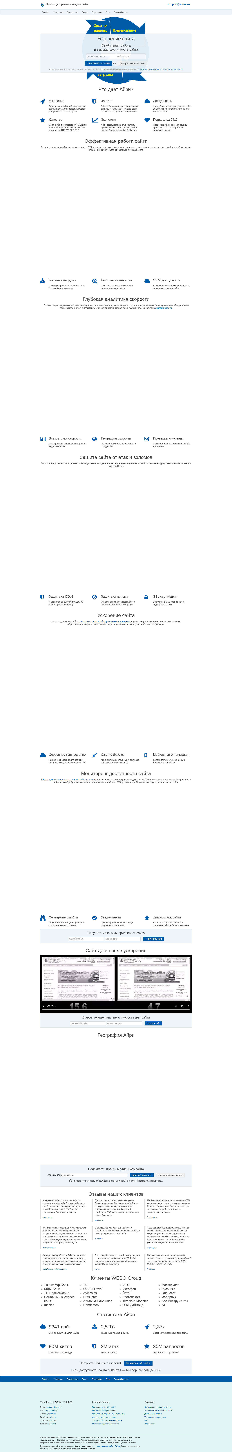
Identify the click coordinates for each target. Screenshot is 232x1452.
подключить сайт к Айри (108, 1446)
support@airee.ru (178, 4)
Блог (108, 12)
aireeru (53, 1420)
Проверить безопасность (170, 1175)
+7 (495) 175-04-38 (62, 1402)
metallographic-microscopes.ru (55, 1269)
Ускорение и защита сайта (104, 1407)
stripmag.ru (151, 1248)
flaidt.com (151, 1269)
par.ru (97, 1269)
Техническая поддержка (155, 1417)
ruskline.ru (99, 1239)
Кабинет (121, 12)
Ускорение (58, 12)
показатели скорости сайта (104, 621)
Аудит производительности (104, 1417)
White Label (149, 1424)
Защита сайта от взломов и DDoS (107, 1420)
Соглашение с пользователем (149, 69)
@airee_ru (51, 1414)
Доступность (72, 12)
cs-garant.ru (47, 1217)
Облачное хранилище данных (105, 1424)
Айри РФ (52, 1424)
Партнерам (97, 12)
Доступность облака (153, 1414)
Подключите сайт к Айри (138, 1363)
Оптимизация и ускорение (103, 1410)
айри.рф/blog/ (51, 1410)
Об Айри (149, 1402)
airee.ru (53, 1417)
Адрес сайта (54, 1175)
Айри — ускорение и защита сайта (66, 4)
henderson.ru (152, 1217)
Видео (85, 12)
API (145, 1420)
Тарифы (45, 12)
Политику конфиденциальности (171, 69)
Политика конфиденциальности (158, 1410)
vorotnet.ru (99, 1220)
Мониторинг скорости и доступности (108, 1414)
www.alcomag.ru (49, 1248)
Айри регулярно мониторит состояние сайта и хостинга (68, 779)
